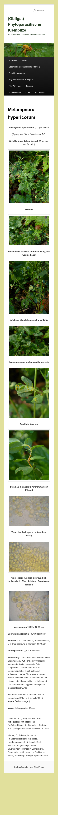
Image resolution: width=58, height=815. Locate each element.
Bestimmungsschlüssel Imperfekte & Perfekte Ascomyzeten (24, 69)
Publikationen (15, 92)
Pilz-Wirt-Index (15, 85)
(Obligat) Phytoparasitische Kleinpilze (24, 24)
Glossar (29, 85)
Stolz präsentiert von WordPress (29, 767)
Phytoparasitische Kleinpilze (21, 79)
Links (27, 92)
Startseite (13, 60)
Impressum (39, 92)
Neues (24, 60)
